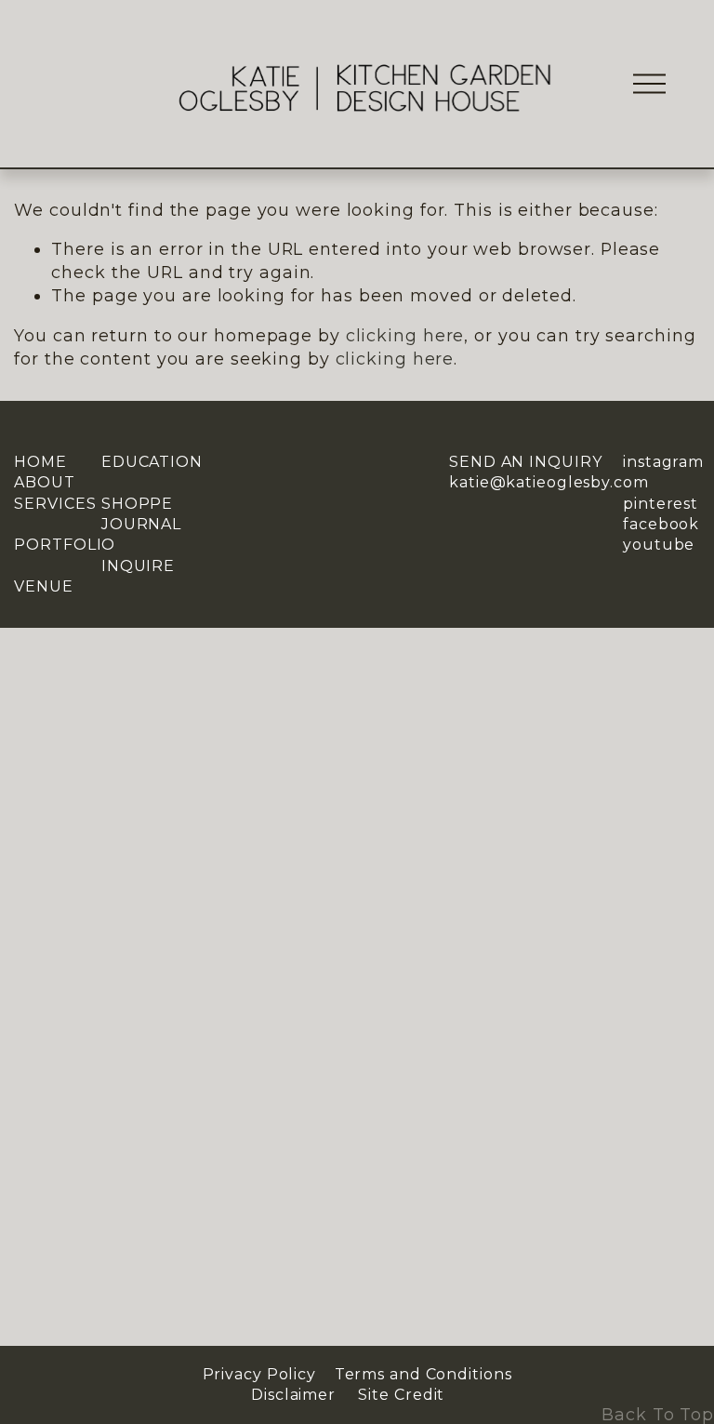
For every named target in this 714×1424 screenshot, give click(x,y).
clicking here (405, 335)
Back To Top (658, 1414)
